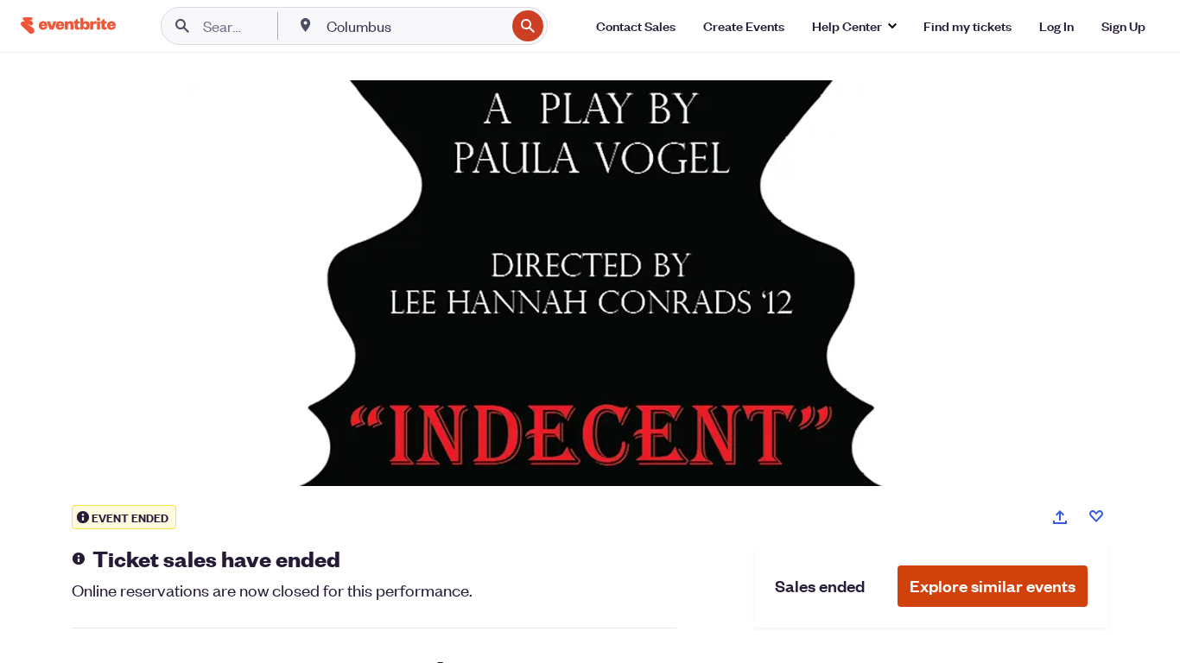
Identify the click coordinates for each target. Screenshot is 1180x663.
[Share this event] (1060, 517)
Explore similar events (992, 586)
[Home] (68, 25)
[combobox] (414, 26)
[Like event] (1096, 516)
